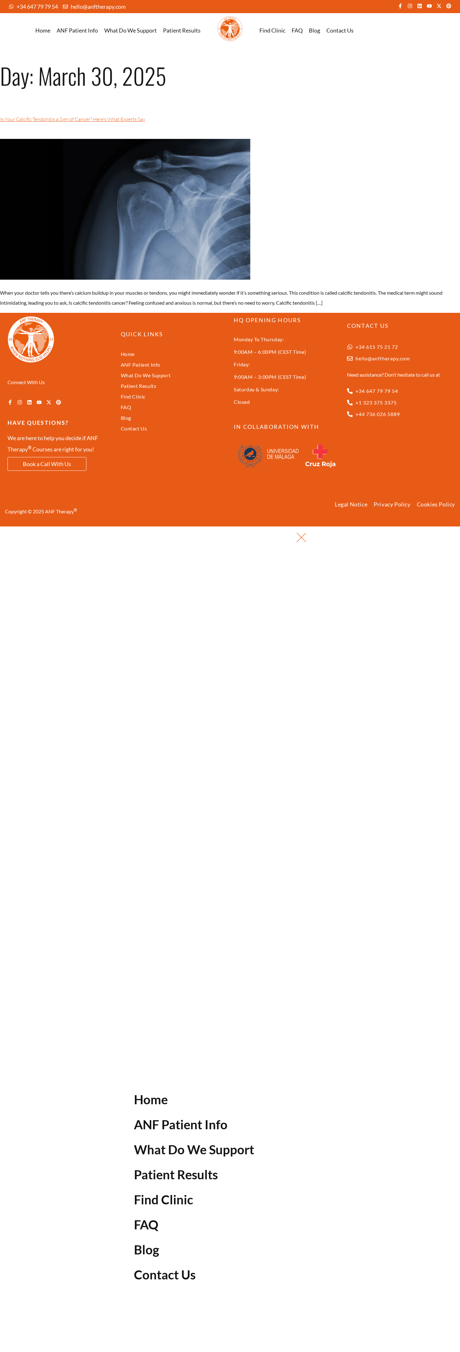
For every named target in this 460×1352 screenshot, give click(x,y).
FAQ (297, 30)
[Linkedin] (419, 5)
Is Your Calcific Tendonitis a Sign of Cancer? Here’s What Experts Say (72, 119)
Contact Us (340, 30)
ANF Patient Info (77, 30)
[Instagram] (409, 5)
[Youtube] (429, 5)
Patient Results (182, 30)
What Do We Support (130, 30)
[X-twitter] (439, 5)
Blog (314, 30)
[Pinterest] (448, 5)
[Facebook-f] (400, 5)
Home (42, 30)
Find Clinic (272, 30)
